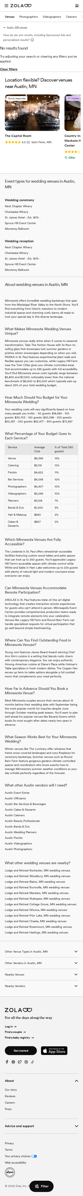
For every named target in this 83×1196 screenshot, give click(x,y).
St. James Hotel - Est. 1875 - (22, 217)
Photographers (28, 16)
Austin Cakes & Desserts (20, 809)
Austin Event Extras (17, 792)
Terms (8, 1149)
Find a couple (13, 1032)
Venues (10, 16)
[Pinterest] (13, 1063)
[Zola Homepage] (20, 5)
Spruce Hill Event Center (20, 223)
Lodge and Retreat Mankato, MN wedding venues (36, 893)
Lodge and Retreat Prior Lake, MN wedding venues (37, 915)
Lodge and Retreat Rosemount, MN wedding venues (38, 926)
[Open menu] (6, 5)
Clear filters (8, 69)
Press (8, 1109)
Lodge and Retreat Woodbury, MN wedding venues (37, 876)
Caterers (71, 16)
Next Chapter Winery (18, 206)
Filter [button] (45, 1186)
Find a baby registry (17, 1037)
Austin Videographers (18, 843)
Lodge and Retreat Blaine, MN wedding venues (35, 881)
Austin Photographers (18, 849)
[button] (55, 98)
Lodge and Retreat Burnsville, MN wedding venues (37, 887)
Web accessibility (15, 1162)
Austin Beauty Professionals (22, 821)
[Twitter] (20, 1063)
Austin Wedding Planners (20, 832)
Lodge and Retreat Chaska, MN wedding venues (35, 921)
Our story (11, 1089)
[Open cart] (77, 5)
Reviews (10, 1096)
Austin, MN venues (17, 27)
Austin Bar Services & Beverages (25, 804)
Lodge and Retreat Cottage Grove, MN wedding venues (40, 904)
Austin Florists (14, 837)
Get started (21, 1050)
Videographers (52, 16)
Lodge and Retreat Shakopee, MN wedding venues (37, 898)
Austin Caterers (15, 815)
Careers (10, 1102)
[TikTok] (33, 1063)
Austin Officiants (15, 798)
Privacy (9, 1143)
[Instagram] (26, 1063)
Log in (9, 1026)
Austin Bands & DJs (17, 826)
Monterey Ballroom (17, 228)
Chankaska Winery (16, 211)
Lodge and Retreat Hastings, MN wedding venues (36, 932)
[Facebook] (7, 1063)
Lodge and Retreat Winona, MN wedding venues (36, 909)
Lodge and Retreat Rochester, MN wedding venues (37, 870)
